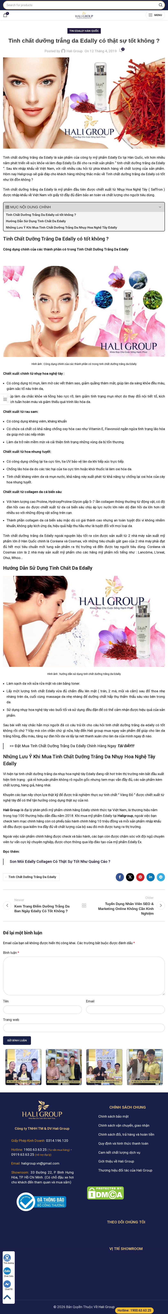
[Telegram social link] (161, 877)
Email (90, 1001)
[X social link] (130, 877)
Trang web (11, 1020)
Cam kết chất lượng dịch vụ (119, 1152)
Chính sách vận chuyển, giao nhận (123, 1125)
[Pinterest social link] (140, 877)
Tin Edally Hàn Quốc (84, 30)
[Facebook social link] (120, 877)
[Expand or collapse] (159, 207)
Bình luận (11, 953)
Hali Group (75, 51)
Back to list (84, 905)
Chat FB (8, 1289)
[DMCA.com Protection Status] (105, 1193)
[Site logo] (84, 15)
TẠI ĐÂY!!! (125, 746)
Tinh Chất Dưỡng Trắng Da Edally (32, 877)
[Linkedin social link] (150, 877)
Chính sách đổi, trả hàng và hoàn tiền (126, 1134)
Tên (6, 1001)
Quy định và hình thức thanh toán (123, 1143)
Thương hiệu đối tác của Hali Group (125, 1170)
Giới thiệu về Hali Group (116, 1161)
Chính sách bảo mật (113, 1116)
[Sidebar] (5, 399)
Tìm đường (8, 1263)
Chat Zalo (9, 1276)
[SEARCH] (160, 5)
